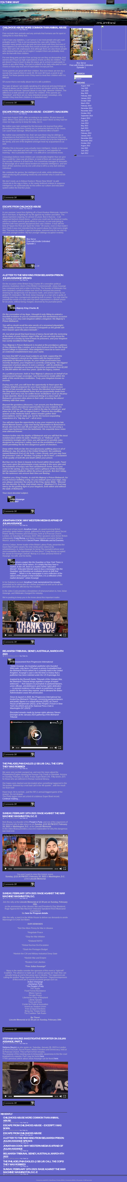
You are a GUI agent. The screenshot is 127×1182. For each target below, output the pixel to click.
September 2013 (87, 116)
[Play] (5, 635)
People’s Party (35, 822)
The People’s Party (35, 986)
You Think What (9, 2)
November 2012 (86, 141)
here (42, 1056)
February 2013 (86, 133)
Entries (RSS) (60, 1180)
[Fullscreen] (65, 635)
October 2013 (86, 113)
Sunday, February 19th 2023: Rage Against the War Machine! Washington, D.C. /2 (33, 815)
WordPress (52, 1180)
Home (110, 2)
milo (44, 1180)
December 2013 (86, 108)
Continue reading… (11, 799)
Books (21, 208)
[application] (35, 619)
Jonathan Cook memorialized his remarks (42, 582)
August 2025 (85, 86)
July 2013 (84, 121)
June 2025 (84, 91)
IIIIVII (46, 1180)
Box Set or (31, 239)
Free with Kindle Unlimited (38, 241)
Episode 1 (31, 244)
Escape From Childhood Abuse (21, 206)
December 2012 (86, 138)
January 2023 (86, 98)
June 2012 (84, 151)
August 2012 (85, 146)
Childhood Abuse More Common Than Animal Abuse (34, 27)
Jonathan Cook (30, 529)
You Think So (24, 29)
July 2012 (84, 148)
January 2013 (86, 136)
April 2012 (84, 153)
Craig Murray (19, 538)
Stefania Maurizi (9, 1047)
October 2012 (86, 143)
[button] (35, 619)
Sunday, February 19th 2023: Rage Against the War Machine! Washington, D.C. (33, 895)
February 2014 (86, 106)
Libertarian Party (35, 984)
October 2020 (86, 101)
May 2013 (84, 126)
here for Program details (36, 913)
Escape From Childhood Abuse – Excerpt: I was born (35, 111)
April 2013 (84, 128)
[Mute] (61, 635)
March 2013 (85, 131)
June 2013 (84, 123)
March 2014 (85, 103)
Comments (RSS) (70, 1180)
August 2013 (85, 118)
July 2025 (84, 88)
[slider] (33, 635)
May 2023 (84, 93)
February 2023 (86, 96)
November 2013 (86, 111)
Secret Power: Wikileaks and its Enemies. (45, 540)
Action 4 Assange (35, 982)
